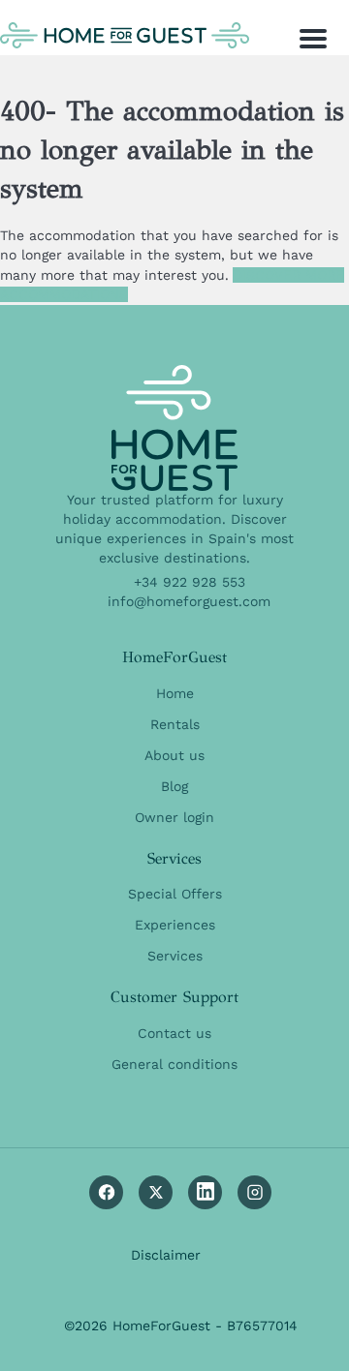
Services (175, 955)
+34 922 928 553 (189, 582)
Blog (174, 786)
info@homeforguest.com (189, 601)
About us (174, 755)
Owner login (174, 817)
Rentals (175, 724)
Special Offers (175, 893)
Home (175, 693)
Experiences (175, 924)
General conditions (174, 1064)
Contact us (174, 1033)
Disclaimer (166, 1255)
